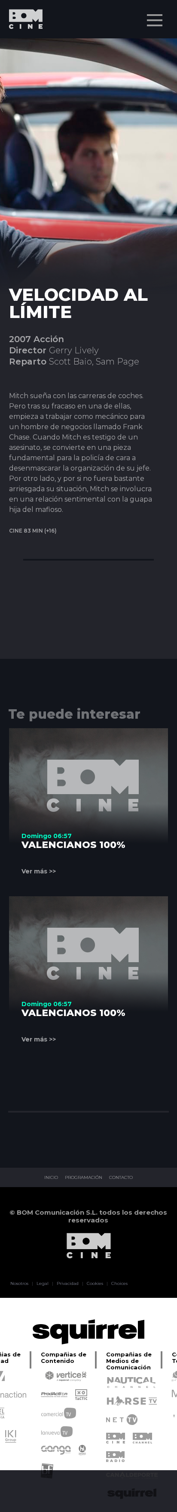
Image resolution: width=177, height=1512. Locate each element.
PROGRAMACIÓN (83, 1177)
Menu (154, 20)
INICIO (51, 1177)
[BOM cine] (21, 44)
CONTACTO (121, 1177)
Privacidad (68, 1283)
